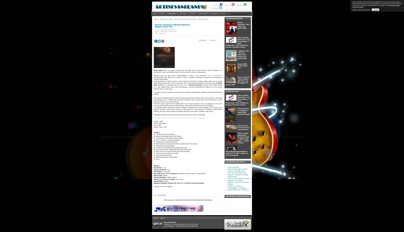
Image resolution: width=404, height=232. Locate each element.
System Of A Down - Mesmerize (238, 190)
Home (156, 19)
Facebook (216, 5)
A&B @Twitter (193, 226)
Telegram (216, 8)
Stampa (204, 40)
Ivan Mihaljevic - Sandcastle (237, 188)
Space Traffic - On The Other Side (242, 66)
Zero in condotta (233, 167)
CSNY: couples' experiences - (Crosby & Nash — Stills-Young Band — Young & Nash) (243, 138)
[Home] (155, 14)
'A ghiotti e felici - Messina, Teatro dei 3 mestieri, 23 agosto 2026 (243, 54)
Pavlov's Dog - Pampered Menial (239, 178)
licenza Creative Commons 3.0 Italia (186, 224)
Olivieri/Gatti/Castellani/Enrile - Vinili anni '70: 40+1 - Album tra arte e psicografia (237, 153)
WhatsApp (240, 5)
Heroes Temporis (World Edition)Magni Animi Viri (172, 26)
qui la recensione (213, 75)
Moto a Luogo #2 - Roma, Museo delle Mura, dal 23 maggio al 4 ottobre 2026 (238, 81)
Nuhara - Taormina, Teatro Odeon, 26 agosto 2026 (243, 25)
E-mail (213, 40)
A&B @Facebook (181, 226)
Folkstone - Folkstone (235, 186)
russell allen (162, 195)
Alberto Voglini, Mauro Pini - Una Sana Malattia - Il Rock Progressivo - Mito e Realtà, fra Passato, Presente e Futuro (238, 42)
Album (171, 19)
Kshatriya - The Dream (235, 180)
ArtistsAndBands (169, 226)
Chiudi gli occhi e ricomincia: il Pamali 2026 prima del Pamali (243, 111)
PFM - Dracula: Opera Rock (237, 173)
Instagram (228, 5)
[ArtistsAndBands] (179, 6)
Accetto (375, 10)
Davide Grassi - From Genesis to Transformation (243, 127)
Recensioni (163, 19)
